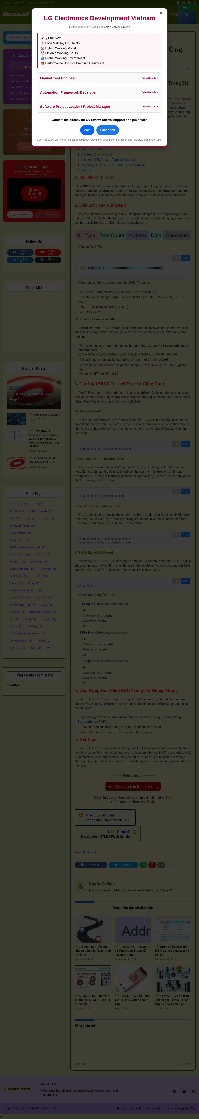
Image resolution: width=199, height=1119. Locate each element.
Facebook (107, 130)
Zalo (87, 130)
